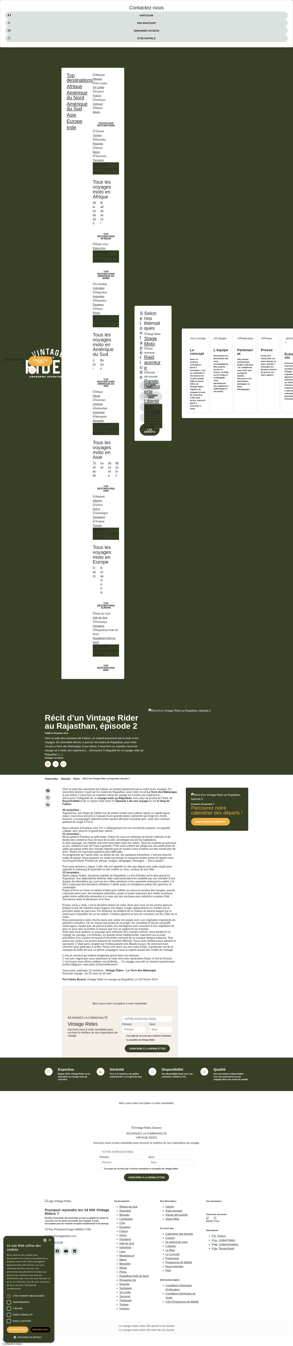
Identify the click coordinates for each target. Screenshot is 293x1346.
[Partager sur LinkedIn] (63, 764)
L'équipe (170, 1246)
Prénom (127, 1024)
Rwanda (124, 1284)
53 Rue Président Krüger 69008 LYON (68, 1229)
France (123, 1231)
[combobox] (45, 1240)
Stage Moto (172, 1218)
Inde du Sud (126, 1243)
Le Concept (172, 1254)
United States (226, 1240)
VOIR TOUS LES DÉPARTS (211, 821)
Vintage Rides (51, 778)
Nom (152, 1024)
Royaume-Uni (127, 1280)
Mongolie (125, 1263)
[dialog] (28, 1289)
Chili (122, 1223)
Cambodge (126, 1218)
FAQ (168, 1270)
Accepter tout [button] (17, 1329)
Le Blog (170, 1250)
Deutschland (226, 1248)
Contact (170, 1238)
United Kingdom (228, 1244)
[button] (29, 1337)
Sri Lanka (125, 1292)
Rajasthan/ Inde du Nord (134, 1276)
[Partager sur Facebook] (48, 764)
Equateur (124, 1227)
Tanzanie (124, 1296)
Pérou (123, 1271)
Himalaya (125, 1239)
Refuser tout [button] (40, 1329)
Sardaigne (125, 1288)
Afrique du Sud (128, 1206)
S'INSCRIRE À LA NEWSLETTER (147, 1048)
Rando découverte (176, 1214)
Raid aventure (173, 1210)
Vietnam (124, 1308)
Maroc (123, 1259)
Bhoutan (124, 1214)
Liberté (169, 1206)
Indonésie (125, 1247)
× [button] (49, 1240)
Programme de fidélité (178, 1262)
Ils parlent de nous (176, 1242)
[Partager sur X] (56, 764)
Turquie (124, 1304)
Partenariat (172, 1258)
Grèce (123, 1235)
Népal (123, 1267)
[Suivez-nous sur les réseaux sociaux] (57, 1251)
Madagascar (126, 1255)
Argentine (125, 1210)
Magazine (65, 778)
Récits (76, 778)
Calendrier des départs (179, 1233)
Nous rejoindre (174, 1266)
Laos (122, 1251)
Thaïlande (125, 1300)
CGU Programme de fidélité (182, 1301)
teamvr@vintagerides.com (60, 1236)
